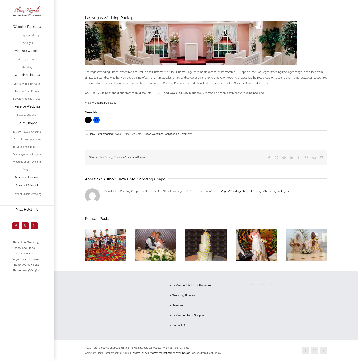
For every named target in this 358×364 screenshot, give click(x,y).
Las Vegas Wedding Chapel (233, 191)
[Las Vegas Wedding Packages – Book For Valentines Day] (306, 230)
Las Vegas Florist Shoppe (188, 315)
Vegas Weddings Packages (159, 134)
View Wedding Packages (100, 102)
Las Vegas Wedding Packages (270, 191)
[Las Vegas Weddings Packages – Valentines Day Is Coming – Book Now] (105, 230)
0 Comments (185, 134)
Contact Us (179, 325)
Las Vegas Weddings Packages (191, 285)
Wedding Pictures (183, 295)
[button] (88, 245)
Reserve (177, 305)
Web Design (183, 353)
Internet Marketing (160, 353)
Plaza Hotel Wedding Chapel (105, 134)
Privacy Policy (139, 353)
